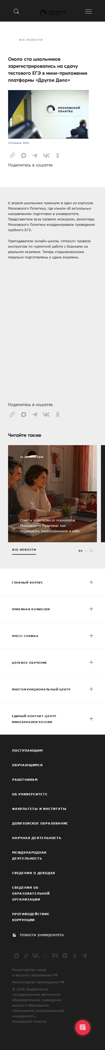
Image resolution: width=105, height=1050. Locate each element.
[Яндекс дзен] (65, 955)
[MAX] (16, 955)
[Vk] (36, 955)
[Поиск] (16, 11)
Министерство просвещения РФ (38, 982)
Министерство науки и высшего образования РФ (35, 972)
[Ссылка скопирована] (12, 154)
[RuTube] (55, 955)
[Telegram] (84, 955)
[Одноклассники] (74, 955)
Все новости (31, 39)
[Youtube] (45, 955)
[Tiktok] (26, 955)
